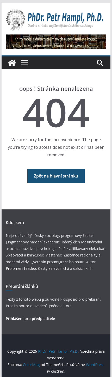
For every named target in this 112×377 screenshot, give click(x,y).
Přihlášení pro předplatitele (30, 318)
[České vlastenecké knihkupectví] (56, 38)
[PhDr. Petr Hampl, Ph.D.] (12, 62)
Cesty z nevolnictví (54, 268)
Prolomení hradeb (21, 268)
